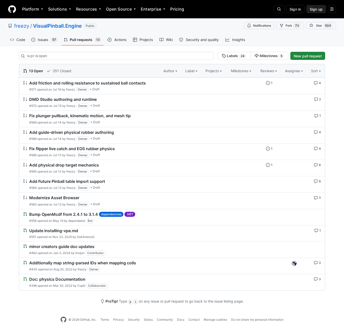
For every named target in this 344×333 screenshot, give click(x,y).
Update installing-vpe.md (53, 230)
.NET (129, 214)
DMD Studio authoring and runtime (63, 99)
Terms (104, 319)
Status (148, 319)
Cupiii (81, 285)
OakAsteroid (85, 237)
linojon (80, 253)
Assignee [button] (293, 71)
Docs (180, 319)
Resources (86, 9)
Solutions (57, 9)
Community (165, 319)
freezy (21, 26)
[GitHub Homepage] (63, 319)
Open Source (119, 9)
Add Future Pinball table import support (67, 181)
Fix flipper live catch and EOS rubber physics (72, 148)
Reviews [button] (267, 71)
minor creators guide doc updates (61, 246)
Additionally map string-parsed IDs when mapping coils (82, 262)
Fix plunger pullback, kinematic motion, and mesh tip (80, 115)
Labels (235, 56)
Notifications (262, 25)
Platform (30, 9)
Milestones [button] (240, 71)
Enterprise (151, 9)
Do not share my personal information (257, 319)
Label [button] (190, 71)
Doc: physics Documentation (57, 279)
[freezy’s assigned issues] (294, 263)
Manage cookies (215, 319)
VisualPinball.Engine (57, 26)
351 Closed (61, 71)
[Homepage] (12, 9)
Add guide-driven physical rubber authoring (71, 132)
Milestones (270, 56)
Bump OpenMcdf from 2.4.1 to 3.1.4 (63, 214)
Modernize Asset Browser (54, 197)
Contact (194, 319)
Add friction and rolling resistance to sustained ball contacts (87, 83)
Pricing (177, 9)
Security (134, 319)
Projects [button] (212, 71)
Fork (292, 25)
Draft (95, 89)
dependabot (76, 221)
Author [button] (169, 71)
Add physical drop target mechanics (64, 165)
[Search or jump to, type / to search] (279, 9)
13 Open (35, 71)
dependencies (111, 214)
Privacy (118, 319)
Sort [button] (314, 71)
